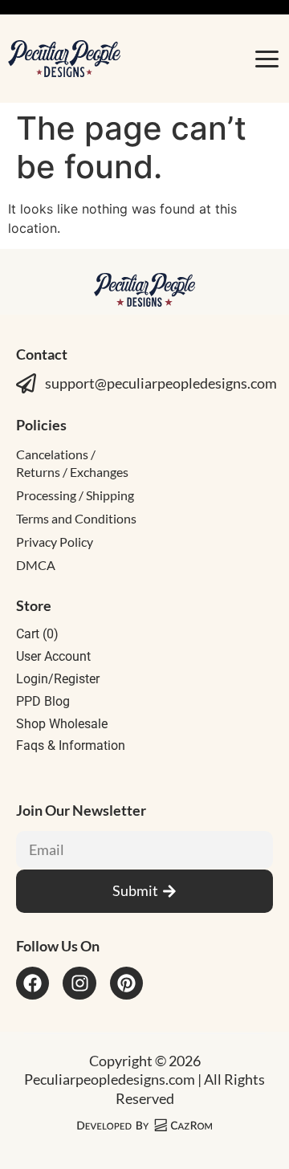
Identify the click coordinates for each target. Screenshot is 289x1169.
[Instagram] (79, 983)
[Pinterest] (126, 983)
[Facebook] (32, 983)
